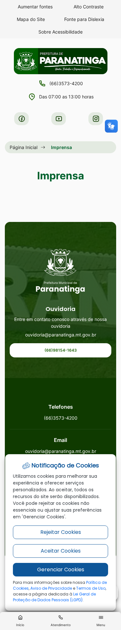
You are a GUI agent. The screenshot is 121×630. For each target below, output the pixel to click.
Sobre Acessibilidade (60, 32)
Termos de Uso (91, 588)
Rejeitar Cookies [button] (60, 532)
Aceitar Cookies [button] (61, 551)
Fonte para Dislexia (84, 19)
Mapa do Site (31, 19)
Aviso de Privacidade (51, 588)
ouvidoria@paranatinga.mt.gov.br (60, 334)
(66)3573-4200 (66, 83)
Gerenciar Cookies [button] (60, 569)
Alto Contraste (89, 6)
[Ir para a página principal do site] (60, 271)
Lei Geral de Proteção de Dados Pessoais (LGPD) (54, 597)
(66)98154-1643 (61, 350)
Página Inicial (23, 147)
